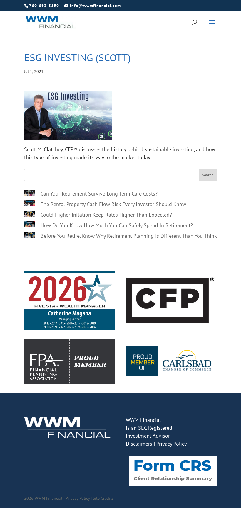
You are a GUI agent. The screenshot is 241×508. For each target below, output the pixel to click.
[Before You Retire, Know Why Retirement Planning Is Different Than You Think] (29, 236)
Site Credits (103, 498)
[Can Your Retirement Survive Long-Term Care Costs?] (29, 194)
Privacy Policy (171, 443)
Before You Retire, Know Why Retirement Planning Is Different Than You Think (129, 235)
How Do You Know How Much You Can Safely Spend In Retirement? (117, 225)
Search (208, 175)
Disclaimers (139, 443)
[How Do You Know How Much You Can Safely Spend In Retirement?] (29, 225)
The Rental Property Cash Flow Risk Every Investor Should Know (113, 204)
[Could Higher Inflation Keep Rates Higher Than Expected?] (29, 215)
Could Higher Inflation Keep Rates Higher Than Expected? (106, 214)
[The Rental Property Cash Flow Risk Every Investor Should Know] (29, 204)
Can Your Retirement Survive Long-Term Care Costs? (99, 193)
